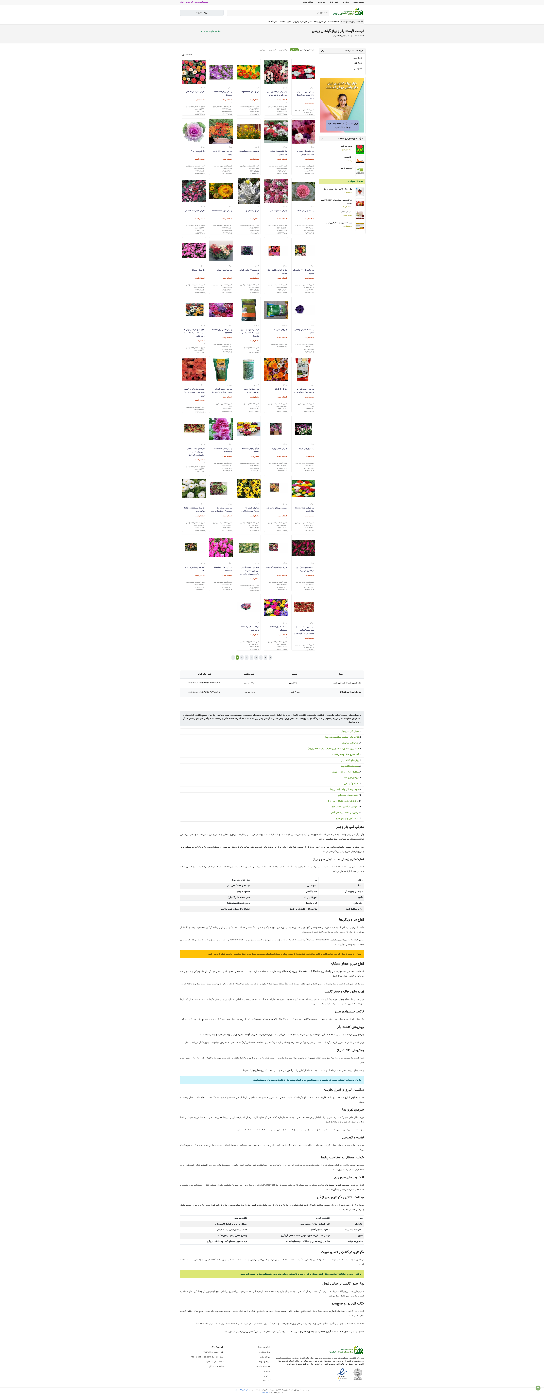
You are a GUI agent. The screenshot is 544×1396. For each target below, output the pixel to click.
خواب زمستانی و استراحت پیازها (344, 789)
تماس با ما (334, 2)
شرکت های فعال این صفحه (350, 138)
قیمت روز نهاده (320, 21)
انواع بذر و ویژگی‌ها (350, 743)
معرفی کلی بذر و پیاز (350, 731)
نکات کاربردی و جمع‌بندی (347, 818)
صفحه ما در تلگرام (216, 1366)
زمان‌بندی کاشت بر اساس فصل (344, 812)
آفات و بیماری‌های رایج (348, 795)
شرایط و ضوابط (264, 1361)
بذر (351, 35)
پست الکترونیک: (207, 1357)
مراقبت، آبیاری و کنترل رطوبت (345, 772)
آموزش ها (321, 2)
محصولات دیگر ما (355, 181)
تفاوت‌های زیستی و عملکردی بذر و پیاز (342, 737)
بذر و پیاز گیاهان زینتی (339, 35)
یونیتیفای (265, 1392)
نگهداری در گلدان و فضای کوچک (344, 807)
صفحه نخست (358, 2)
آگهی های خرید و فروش (302, 21)
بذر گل (357, 63)
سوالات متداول (307, 2)
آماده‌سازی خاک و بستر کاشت (345, 754)
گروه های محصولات (354, 51)
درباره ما (346, 2)
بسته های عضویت (263, 1366)
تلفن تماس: (213, 1352)
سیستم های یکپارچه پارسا (242, 1390)
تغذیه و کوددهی (351, 783)
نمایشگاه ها (272, 21)
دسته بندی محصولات (352, 21)
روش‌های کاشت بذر (350, 760)
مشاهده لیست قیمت (210, 31)
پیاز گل (357, 68)
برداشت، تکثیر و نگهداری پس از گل (342, 801)
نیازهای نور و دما (351, 778)
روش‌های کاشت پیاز (350, 766)
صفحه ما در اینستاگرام (215, 1361)
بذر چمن (356, 58)
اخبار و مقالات (285, 21)
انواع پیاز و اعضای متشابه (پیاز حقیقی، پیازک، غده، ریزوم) (333, 749)
